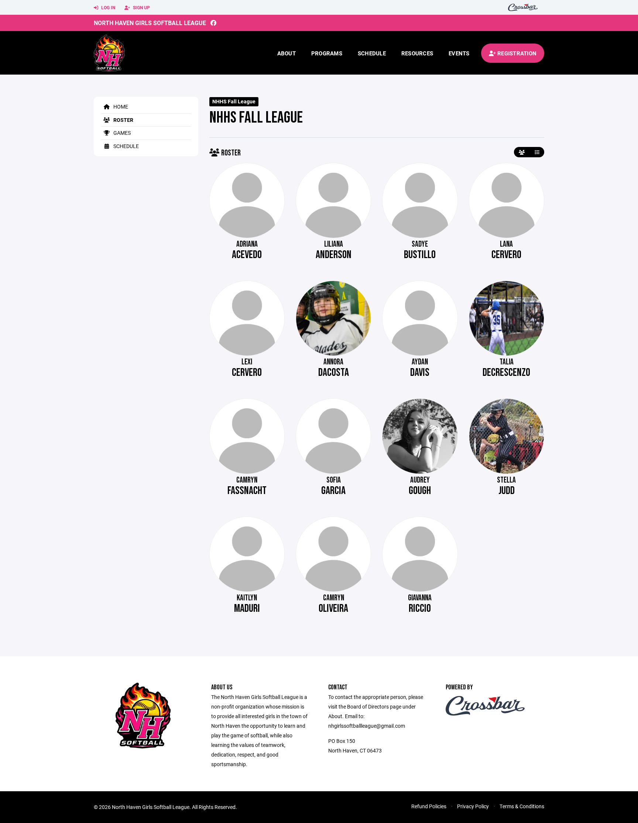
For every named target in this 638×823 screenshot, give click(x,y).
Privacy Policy (473, 806)
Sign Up (141, 7)
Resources (417, 53)
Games (121, 132)
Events (459, 53)
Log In (107, 7)
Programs (326, 53)
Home (120, 106)
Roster (122, 119)
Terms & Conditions (522, 806)
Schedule (372, 53)
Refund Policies (428, 806)
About (286, 53)
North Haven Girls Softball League (150, 23)
